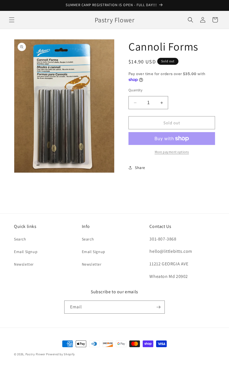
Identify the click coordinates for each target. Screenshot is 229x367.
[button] (12, 20)
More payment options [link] (172, 152)
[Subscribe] (158, 307)
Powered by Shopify (60, 354)
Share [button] (140, 167)
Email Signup (25, 251)
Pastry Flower (35, 354)
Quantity (135, 90)
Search (20, 239)
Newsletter (24, 264)
